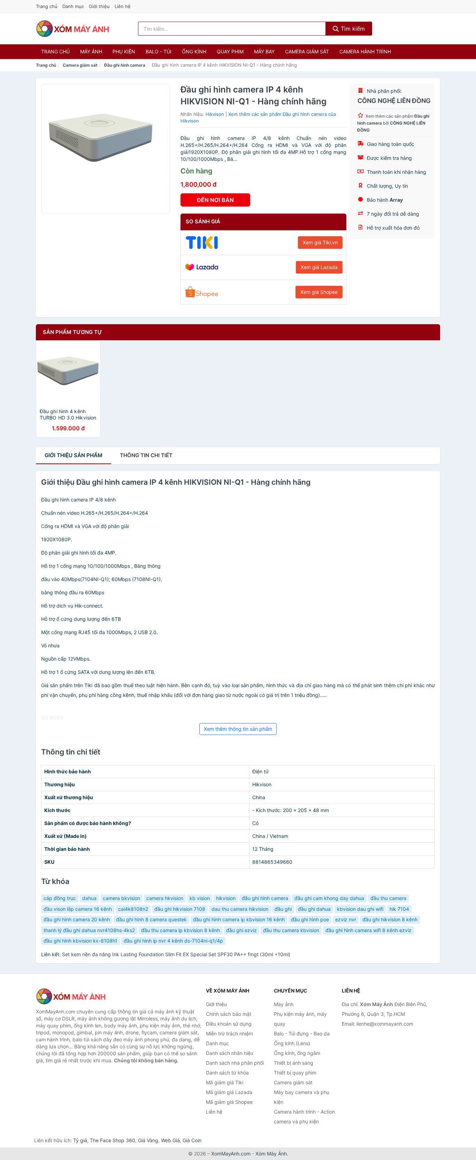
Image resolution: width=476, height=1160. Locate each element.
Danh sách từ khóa (227, 1073)
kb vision (200, 898)
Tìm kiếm (352, 28)
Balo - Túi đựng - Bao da (302, 1033)
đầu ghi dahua (314, 909)
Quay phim (230, 51)
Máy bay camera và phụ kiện (301, 1097)
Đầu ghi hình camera (124, 65)
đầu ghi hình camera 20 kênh (77, 919)
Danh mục (73, 6)
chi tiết (146, 455)
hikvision (226, 898)
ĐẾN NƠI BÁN (215, 199)
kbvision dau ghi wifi (360, 909)
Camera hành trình (365, 51)
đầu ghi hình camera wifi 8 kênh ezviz (368, 930)
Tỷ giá (80, 1140)
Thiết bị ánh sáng (293, 1063)
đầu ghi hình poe (310, 919)
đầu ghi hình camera (265, 898)
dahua (89, 898)
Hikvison (215, 114)
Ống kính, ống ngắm (297, 1053)
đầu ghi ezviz (241, 930)
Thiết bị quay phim (295, 1073)
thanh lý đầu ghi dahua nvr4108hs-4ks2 (89, 930)
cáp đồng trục (60, 898)
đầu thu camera (388, 898)
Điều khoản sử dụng (229, 1024)
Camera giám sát (307, 51)
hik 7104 (399, 909)
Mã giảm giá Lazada (229, 1092)
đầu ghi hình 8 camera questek (151, 919)
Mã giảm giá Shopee (229, 1102)
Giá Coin (192, 1140)
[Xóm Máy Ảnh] (71, 996)
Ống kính (194, 51)
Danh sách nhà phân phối (235, 1063)
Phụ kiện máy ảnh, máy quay (300, 1019)
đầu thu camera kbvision (291, 930)
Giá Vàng (148, 1140)
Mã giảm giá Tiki (224, 1082)
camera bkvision (121, 898)
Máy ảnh (91, 51)
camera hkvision (164, 898)
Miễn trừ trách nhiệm (229, 1033)
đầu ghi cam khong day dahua (329, 898)
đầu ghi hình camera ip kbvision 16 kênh (239, 919)
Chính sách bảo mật (228, 1014)
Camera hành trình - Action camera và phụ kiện (304, 1116)
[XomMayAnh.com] (72, 28)
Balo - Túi (158, 51)
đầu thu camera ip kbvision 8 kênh (180, 930)
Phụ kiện (124, 51)
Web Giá (170, 1140)
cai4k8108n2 (133, 909)
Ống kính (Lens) (292, 1043)
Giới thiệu (99, 6)
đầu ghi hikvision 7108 (179, 909)
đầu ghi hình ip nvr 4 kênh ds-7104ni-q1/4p (173, 941)
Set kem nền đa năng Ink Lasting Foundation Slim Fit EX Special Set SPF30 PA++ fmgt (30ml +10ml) (176, 954)
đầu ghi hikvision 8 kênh (389, 919)
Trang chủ (46, 6)
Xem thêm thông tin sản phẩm (238, 729)
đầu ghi (283, 909)
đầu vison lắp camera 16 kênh (78, 909)
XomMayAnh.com (231, 1154)
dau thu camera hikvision (240, 909)
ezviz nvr (345, 919)
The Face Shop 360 (112, 1140)
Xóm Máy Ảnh (271, 1154)
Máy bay (264, 51)
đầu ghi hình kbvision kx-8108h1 (80, 941)
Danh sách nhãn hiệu (229, 1053)
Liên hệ (123, 6)
